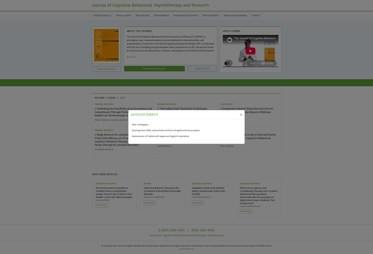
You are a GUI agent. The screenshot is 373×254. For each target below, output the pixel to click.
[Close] (241, 114)
